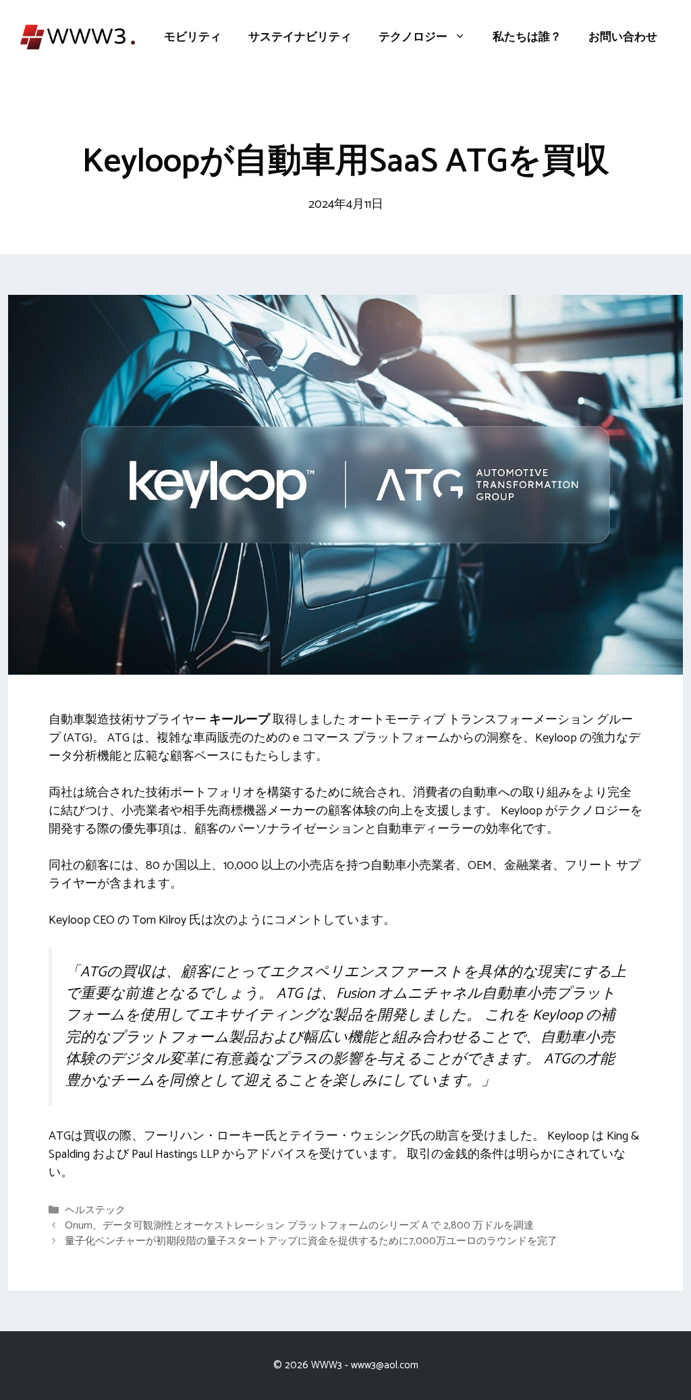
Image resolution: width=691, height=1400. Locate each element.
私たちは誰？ (527, 37)
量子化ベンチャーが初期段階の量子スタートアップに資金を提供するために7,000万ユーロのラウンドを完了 (311, 1241)
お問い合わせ (622, 37)
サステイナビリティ (300, 37)
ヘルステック (95, 1210)
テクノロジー (413, 37)
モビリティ (192, 37)
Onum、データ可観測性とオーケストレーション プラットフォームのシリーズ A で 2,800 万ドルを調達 (299, 1225)
